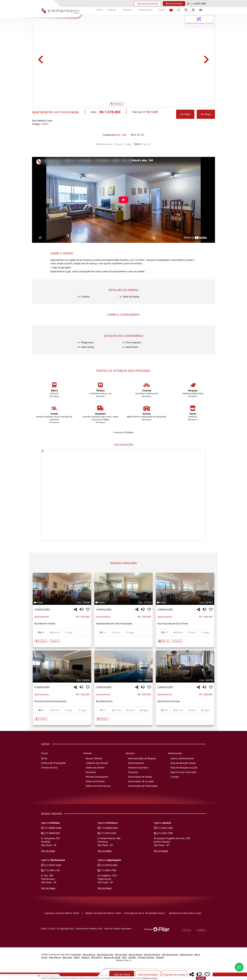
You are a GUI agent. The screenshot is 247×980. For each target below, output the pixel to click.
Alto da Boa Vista (105, 954)
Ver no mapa (48, 850)
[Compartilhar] (75, 610)
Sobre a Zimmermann (182, 758)
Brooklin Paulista (146, 957)
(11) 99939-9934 (109, 828)
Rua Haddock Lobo (42, 120)
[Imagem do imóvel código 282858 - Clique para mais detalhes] (62, 666)
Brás (124, 957)
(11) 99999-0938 (52, 828)
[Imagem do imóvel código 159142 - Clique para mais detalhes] (123, 589)
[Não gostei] (81, 610)
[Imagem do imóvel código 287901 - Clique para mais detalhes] (185, 589)
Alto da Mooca (135, 954)
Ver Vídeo (185, 114)
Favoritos (91, 772)
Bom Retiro (96, 957)
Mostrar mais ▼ (123, 960)
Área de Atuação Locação (184, 767)
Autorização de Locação (141, 781)
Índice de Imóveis (95, 781)
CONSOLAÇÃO (42, 609)
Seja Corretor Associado (183, 772)
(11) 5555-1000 (165, 828)
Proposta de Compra (174, 974)
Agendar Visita (122, 974)
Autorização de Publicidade (143, 785)
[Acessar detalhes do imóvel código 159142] (123, 638)
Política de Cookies (150, 978)
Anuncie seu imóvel (147, 3)
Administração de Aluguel (142, 758)
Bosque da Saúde (112, 957)
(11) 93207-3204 (52, 865)
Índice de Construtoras (98, 785)
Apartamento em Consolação (55, 112)
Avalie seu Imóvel (95, 767)
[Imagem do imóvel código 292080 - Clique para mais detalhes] (62, 589)
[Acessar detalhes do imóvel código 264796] (185, 715)
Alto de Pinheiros (152, 954)
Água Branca (89, 954)
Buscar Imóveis (174, 3)
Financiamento (136, 763)
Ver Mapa (206, 114)
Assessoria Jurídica (138, 767)
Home (99, 9)
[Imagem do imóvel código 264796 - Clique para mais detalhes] (185, 666)
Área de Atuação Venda (183, 763)
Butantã (160, 957)
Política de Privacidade (53, 763)
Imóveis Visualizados (97, 776)
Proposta (133, 772)
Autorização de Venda (140, 776)
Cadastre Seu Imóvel (97, 763)
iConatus (129, 432)
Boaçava (85, 957)
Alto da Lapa (121, 954)
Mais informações (148, 974)
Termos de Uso (49, 767)
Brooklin (132, 957)
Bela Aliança (55, 957)
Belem (77, 957)
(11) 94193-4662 (109, 865)
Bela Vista (67, 957)
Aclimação (76, 954)
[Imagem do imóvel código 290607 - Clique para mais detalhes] (123, 666)
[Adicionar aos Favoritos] (87, 610)
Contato (174, 776)
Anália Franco (186, 954)
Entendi (200, 978)
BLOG (162, 9)
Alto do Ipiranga (170, 954)
